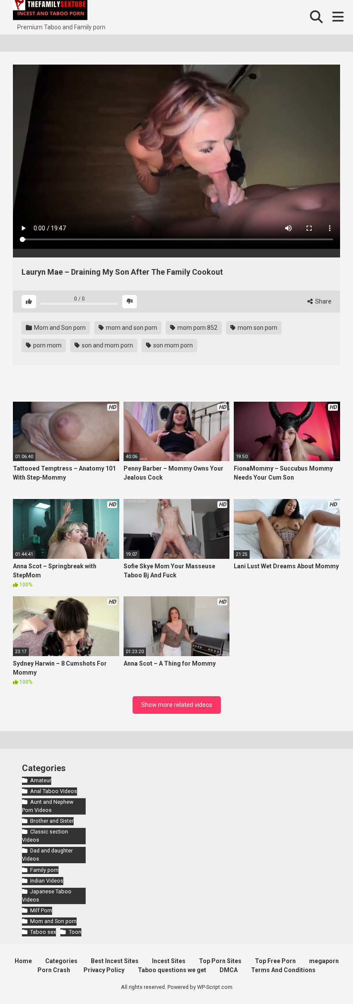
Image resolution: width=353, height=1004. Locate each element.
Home (23, 961)
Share (322, 301)
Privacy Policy (104, 970)
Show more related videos (176, 704)
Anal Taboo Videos (53, 791)
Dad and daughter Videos (47, 854)
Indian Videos (46, 880)
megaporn (324, 961)
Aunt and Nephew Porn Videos (47, 806)
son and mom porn (107, 345)
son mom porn (172, 345)
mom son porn (256, 327)
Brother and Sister (52, 821)
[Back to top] (324, 978)
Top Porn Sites (220, 961)
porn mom (47, 345)
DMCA (229, 970)
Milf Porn (41, 910)
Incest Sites (169, 961)
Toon (75, 932)
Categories (61, 961)
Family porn (44, 870)
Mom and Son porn (59, 327)
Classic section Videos (45, 835)
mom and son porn (131, 327)
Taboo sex (43, 932)
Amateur (40, 780)
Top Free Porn (275, 961)
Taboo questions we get (172, 970)
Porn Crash (53, 970)
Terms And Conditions (283, 970)
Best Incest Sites (115, 961)
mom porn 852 (196, 327)
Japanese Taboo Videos (46, 895)
